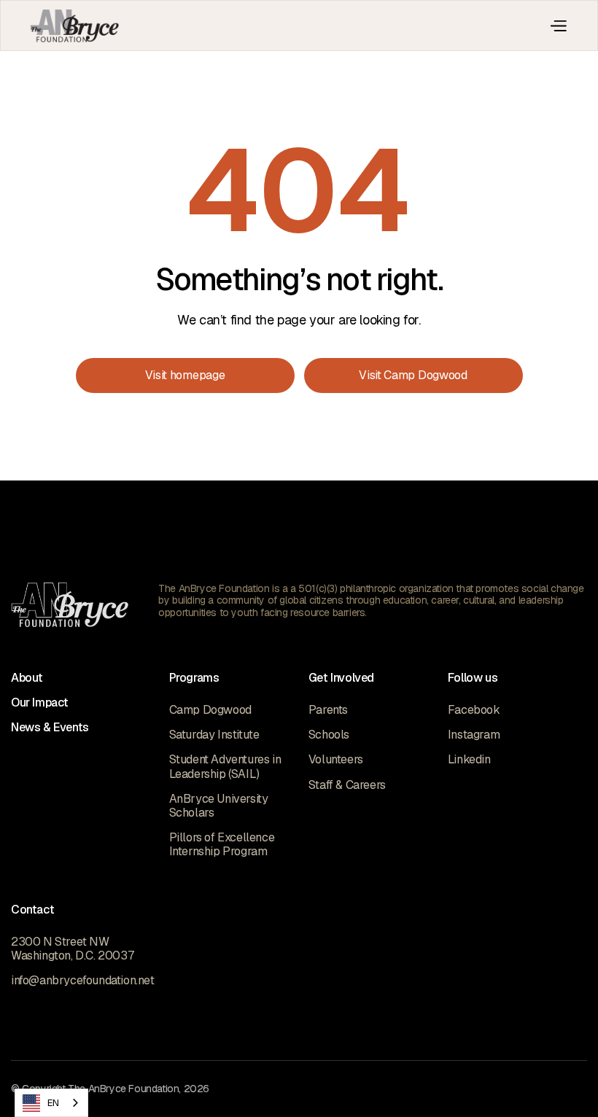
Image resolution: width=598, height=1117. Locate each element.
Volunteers (335, 759)
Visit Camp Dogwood (413, 375)
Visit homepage (185, 375)
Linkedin (469, 759)
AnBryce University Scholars (218, 806)
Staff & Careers (347, 785)
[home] (75, 25)
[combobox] (51, 1103)
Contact (32, 909)
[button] (557, 25)
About (27, 678)
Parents (328, 710)
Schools (328, 735)
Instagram (474, 735)
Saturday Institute (214, 735)
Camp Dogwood (210, 710)
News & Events (50, 727)
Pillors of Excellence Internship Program (222, 844)
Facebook (474, 710)
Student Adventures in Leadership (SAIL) (225, 766)
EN (52, 1103)
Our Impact (40, 702)
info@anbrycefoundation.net (83, 980)
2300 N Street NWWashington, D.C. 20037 (72, 948)
